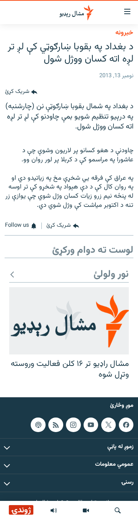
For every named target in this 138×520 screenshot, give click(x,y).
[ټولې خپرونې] (53, 510)
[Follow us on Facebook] (126, 425)
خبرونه (124, 33)
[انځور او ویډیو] (85, 510)
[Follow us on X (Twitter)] (108, 425)
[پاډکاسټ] (38, 425)
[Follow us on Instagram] (73, 425)
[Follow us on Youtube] (91, 425)
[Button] (21, 92)
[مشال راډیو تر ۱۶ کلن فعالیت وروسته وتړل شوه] (69, 320)
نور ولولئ (111, 275)
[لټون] (117, 510)
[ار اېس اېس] (55, 425)
